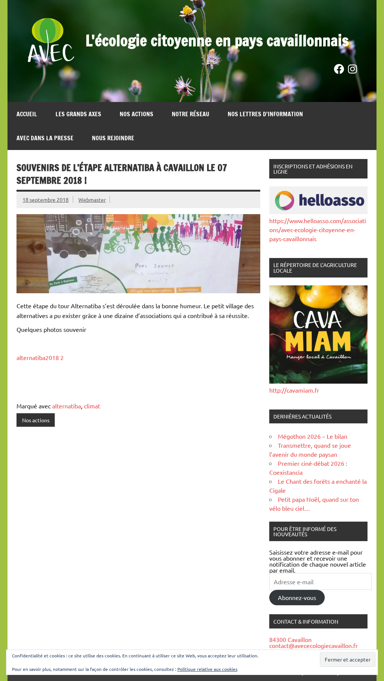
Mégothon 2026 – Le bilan (312, 436)
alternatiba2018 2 (40, 357)
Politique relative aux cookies (207, 669)
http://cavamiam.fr (294, 390)
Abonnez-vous (297, 597)
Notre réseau (190, 114)
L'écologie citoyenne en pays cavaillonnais (217, 40)
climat (92, 406)
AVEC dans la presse (45, 138)
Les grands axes (78, 114)
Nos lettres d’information (265, 114)
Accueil (26, 114)
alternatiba (66, 406)
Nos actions (136, 114)
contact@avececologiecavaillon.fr (313, 645)
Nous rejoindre (113, 138)
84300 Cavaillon (290, 639)
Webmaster (92, 199)
